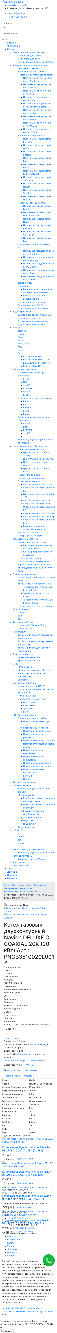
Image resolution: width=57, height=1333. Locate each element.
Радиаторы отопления (24, 369)
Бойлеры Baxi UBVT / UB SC (37, 359)
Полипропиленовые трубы (32, 718)
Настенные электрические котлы (35, 74)
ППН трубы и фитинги (24, 715)
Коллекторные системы (25, 539)
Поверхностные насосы (30, 535)
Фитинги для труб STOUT (31, 686)
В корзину (11, 1028)
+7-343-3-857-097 (17, 13)
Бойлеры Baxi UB (32, 356)
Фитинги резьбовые (23, 622)
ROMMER (27, 388)
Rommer (27, 401)
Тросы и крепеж (26, 827)
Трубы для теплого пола (25, 574)
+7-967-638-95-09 (17, 16)
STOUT (26, 436)
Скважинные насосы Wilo (36, 503)
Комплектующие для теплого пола (36, 606)
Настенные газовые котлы (31, 135)
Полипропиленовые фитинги (33, 727)
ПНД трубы (29, 820)
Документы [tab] (31, 1070)
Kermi (26, 410)
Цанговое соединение (24, 683)
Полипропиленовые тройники (39, 740)
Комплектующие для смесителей (35, 62)
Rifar (25, 426)
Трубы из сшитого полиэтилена (34, 583)
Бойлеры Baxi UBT (32, 366)
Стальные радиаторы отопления (35, 398)
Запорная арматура (23, 654)
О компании (13, 46)
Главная (11, 42)
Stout (26, 378)
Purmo (26, 414)
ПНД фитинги (30, 823)
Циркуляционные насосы (31, 449)
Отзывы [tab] (28, 1075)
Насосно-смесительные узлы (33, 561)
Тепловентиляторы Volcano (32, 859)
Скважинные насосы (29, 481)
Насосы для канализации (31, 478)
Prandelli (22, 836)
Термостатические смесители (34, 564)
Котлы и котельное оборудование (30, 65)
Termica (22, 330)
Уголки (26, 711)
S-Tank (21, 340)
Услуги (10, 868)
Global (26, 391)
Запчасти (23, 679)
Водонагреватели (22, 311)
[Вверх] (1, 1317)
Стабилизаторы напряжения (33, 308)
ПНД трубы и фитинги (29, 817)
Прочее (27, 779)
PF (24, 404)
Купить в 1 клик (12, 1038)
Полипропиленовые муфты (37, 731)
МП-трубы (18, 830)
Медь (15, 663)
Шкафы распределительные (32, 542)
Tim (20, 619)
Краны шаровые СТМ (29, 657)
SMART (26, 385)
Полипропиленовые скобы (37, 766)
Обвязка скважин (22, 785)
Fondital (27, 394)
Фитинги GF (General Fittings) (33, 625)
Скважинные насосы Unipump (39, 516)
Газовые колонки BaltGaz (31, 305)
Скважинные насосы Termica (38, 484)
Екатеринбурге (37, 1044)
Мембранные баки (27, 795)
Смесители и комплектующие (28, 52)
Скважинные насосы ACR (36, 500)
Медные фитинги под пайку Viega (35, 670)
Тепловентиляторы (22, 855)
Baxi (20, 353)
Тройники (28, 708)
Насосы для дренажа (29, 474)
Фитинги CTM (25, 628)
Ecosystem (23, 343)
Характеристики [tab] (13, 1064)
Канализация (19, 631)
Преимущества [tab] (12, 1070)
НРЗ (25, 382)
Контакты (12, 878)
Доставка (12, 871)
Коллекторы (19, 862)
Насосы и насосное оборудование (31, 446)
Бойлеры (17, 327)
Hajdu (21, 334)
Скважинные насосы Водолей (39, 513)
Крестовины (29, 705)
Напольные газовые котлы (32, 202)
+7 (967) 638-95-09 (17, 1218)
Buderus (27, 407)
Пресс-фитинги (21, 609)
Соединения (29, 702)
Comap (21, 612)
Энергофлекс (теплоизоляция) (29, 849)
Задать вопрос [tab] (12, 1075)
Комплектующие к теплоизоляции (36, 852)
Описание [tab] (31, 1064)
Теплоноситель (26, 282)
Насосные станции (28, 532)
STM (20, 833)
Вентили (27, 775)
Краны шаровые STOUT (30, 660)
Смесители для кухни (29, 55)
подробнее (26, 1054)
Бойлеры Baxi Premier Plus (37, 362)
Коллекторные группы (29, 558)
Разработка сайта (11, 1308)
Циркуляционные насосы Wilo (39, 458)
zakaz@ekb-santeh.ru (18, 5)
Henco (21, 846)
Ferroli (21, 350)
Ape (20, 615)
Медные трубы (25, 667)
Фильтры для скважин (24, 782)
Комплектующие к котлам (31, 302)
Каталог (11, 49)
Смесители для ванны (29, 58)
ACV (20, 346)
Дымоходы (23, 286)
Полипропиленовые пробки (37, 763)
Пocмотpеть (7, 1331)
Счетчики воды (21, 865)
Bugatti (21, 337)
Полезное (12, 875)
